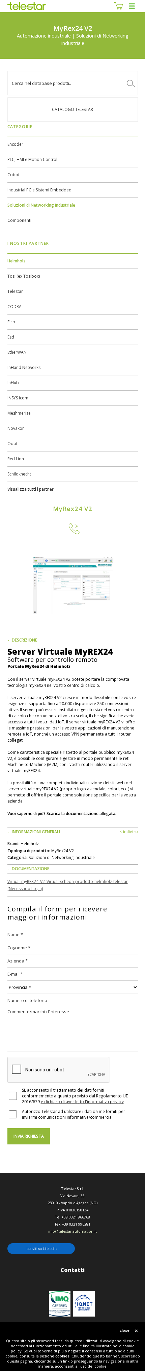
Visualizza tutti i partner (30, 489)
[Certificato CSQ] (59, 1304)
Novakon (16, 428)
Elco (11, 322)
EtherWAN (17, 352)
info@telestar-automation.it (72, 1231)
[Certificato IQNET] (84, 1304)
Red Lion (15, 459)
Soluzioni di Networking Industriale (41, 205)
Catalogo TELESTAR (72, 109)
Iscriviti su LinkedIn (41, 1249)
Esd (10, 337)
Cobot (13, 175)
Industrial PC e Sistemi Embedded (39, 190)
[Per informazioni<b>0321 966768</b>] (72, 528)
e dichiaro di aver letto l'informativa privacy (82, 1102)
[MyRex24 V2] (72, 583)
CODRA (14, 306)
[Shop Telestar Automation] (118, 6)
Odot (12, 443)
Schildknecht (19, 474)
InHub (13, 383)
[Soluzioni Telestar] (26, 6)
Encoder (15, 144)
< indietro (129, 831)
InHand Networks (23, 367)
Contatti (72, 1270)
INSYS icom (17, 398)
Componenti (19, 220)
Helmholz (16, 261)
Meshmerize (19, 413)
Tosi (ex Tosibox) (23, 276)
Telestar (15, 291)
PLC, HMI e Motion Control (32, 159)
